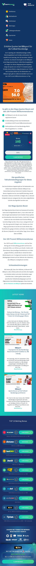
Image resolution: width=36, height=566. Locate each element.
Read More (17, 330)
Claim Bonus (18, 157)
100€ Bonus (25, 432)
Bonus (18, 138)
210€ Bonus (25, 517)
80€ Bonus (25, 442)
